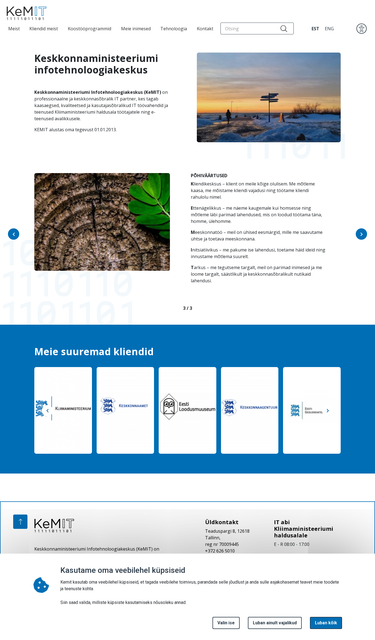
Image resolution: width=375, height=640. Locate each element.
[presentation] (13, 234)
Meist (14, 29)
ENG (329, 29)
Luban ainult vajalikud (275, 622)
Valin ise (226, 622)
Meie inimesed (136, 29)
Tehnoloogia (173, 29)
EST (315, 29)
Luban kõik (326, 622)
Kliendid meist (43, 29)
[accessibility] (361, 28)
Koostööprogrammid (89, 29)
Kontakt (205, 29)
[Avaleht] (25, 13)
